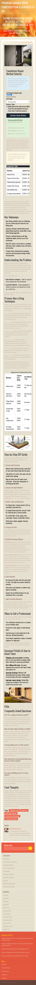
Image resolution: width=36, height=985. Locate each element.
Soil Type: (9, 99)
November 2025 (7, 920)
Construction (6, 871)
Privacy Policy (5, 971)
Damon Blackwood (27, 42)
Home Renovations (8, 877)
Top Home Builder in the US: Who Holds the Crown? (15, 952)
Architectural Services (9, 887)
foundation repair (14, 810)
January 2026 (6, 914)
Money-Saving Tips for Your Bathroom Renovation (15, 956)
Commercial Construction (10, 862)
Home (10, 29)
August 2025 (6, 929)
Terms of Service (6, 968)
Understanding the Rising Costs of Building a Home (15, 949)
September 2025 (8, 926)
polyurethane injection (10, 813)
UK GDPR (3, 978)
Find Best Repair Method (18, 115)
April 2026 (6, 904)
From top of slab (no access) (17, 111)
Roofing (5, 880)
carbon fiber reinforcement (12, 816)
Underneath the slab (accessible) (19, 106)
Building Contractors (8, 874)
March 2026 (6, 908)
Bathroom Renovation (9, 883)
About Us (3, 964)
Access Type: (10, 104)
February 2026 (7, 911)
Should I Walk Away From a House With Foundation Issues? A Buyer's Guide (17, 939)
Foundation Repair (19, 29)
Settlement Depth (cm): (14, 93)
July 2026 (5, 895)
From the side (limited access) (18, 109)
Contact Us (4, 975)
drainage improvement (11, 819)
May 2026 (5, 901)
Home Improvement (8, 868)
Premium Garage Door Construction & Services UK (16, 7)
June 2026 (6, 898)
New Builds (6, 859)
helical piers (24, 810)
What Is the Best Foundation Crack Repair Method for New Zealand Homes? (17, 944)
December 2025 (7, 917)
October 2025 (7, 923)
